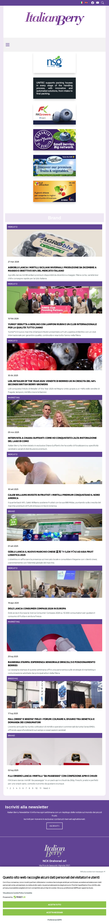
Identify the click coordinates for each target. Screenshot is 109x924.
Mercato (12, 226)
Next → (46, 788)
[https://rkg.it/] (54, 116)
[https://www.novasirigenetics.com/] (54, 65)
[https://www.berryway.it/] (54, 142)
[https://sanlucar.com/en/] (54, 168)
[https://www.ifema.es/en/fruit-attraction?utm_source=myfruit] (54, 193)
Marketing (14, 397)
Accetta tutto (54, 904)
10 (36, 788)
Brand (11, 511)
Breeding (13, 678)
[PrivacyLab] (19, 897)
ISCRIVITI (54, 826)
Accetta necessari (54, 912)
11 (40, 788)
